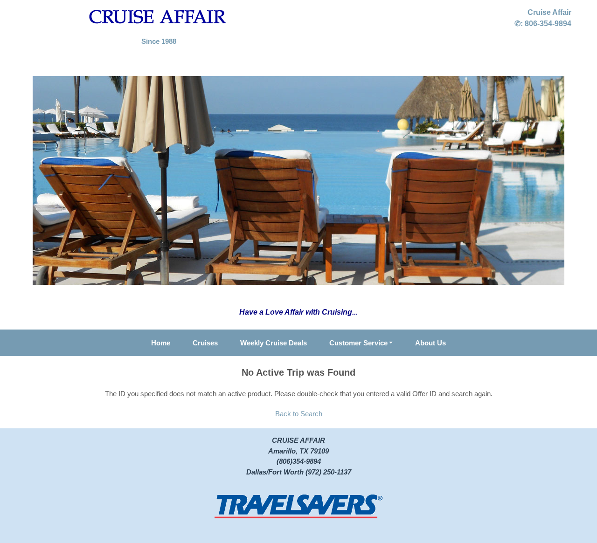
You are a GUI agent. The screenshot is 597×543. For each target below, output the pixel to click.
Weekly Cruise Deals (273, 343)
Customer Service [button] (358, 343)
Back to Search (298, 414)
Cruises (205, 343)
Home (160, 343)
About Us (430, 343)
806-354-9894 (548, 23)
